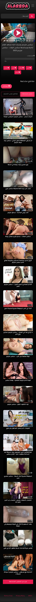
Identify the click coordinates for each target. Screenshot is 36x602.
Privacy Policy (20, 596)
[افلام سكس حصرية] (18, 6)
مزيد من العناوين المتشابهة (18, 582)
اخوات (20, 68)
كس (13, 68)
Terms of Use (8, 596)
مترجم (5, 68)
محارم (16, 72)
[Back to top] (30, 596)
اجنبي (28, 68)
